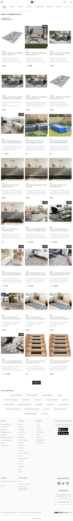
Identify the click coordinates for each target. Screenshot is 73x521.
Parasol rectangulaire (32, 395)
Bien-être (21, 427)
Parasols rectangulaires (16, 395)
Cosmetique (39, 6)
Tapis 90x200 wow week (30, 413)
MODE (38, 427)
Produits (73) (5, 18)
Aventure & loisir (5, 427)
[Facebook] (59, 483)
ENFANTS (38, 437)
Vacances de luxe (23, 440)
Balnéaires (21, 437)
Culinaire (21, 445)
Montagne (21, 429)
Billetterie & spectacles (6, 437)
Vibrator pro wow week (60, 409)
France (20, 463)
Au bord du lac (22, 432)
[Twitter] (63, 483)
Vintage (20, 6)
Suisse (20, 424)
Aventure (21, 442)
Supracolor (46, 409)
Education (3, 435)
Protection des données (24, 512)
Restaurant (4, 429)
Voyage (58, 6)
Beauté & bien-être (6, 424)
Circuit (20, 456)
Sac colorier (65, 400)
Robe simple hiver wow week (32, 409)
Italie (20, 469)
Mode (12, 6)
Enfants (50, 6)
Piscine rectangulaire (47, 395)
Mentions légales (37, 512)
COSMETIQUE (40, 432)
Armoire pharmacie (9, 404)
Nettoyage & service (6, 432)
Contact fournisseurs (24, 484)
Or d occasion (44, 413)
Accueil (4, 6)
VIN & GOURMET (40, 440)
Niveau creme (38, 400)
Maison (29, 6)
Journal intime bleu (63, 404)
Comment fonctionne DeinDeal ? (9, 482)
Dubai (20, 471)
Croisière (21, 435)
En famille (21, 448)
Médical (3, 442)
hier (66, 497)
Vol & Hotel (21, 450)
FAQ (20, 481)
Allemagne (21, 466)
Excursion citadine (23, 453)
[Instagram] (67, 483)
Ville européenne (23, 458)
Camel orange (38, 404)
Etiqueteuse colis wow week (13, 409)
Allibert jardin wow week (24, 404)
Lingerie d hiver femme (52, 400)
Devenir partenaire (63, 502)
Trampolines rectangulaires (11, 400)
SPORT (38, 435)
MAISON (38, 429)
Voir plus (36, 382)
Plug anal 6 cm (50, 404)
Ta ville (67, 6)
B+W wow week (26, 400)
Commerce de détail (6, 440)
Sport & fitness (4, 445)
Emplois (3, 486)
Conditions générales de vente (9, 512)
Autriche (21, 461)
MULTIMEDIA (39, 442)
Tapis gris (59, 395)
